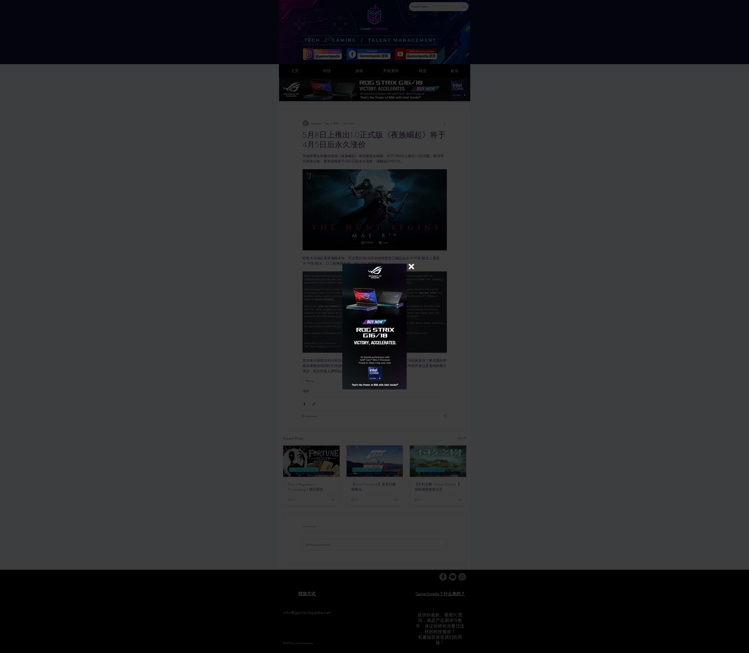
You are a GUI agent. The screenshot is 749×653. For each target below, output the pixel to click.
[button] (411, 266)
